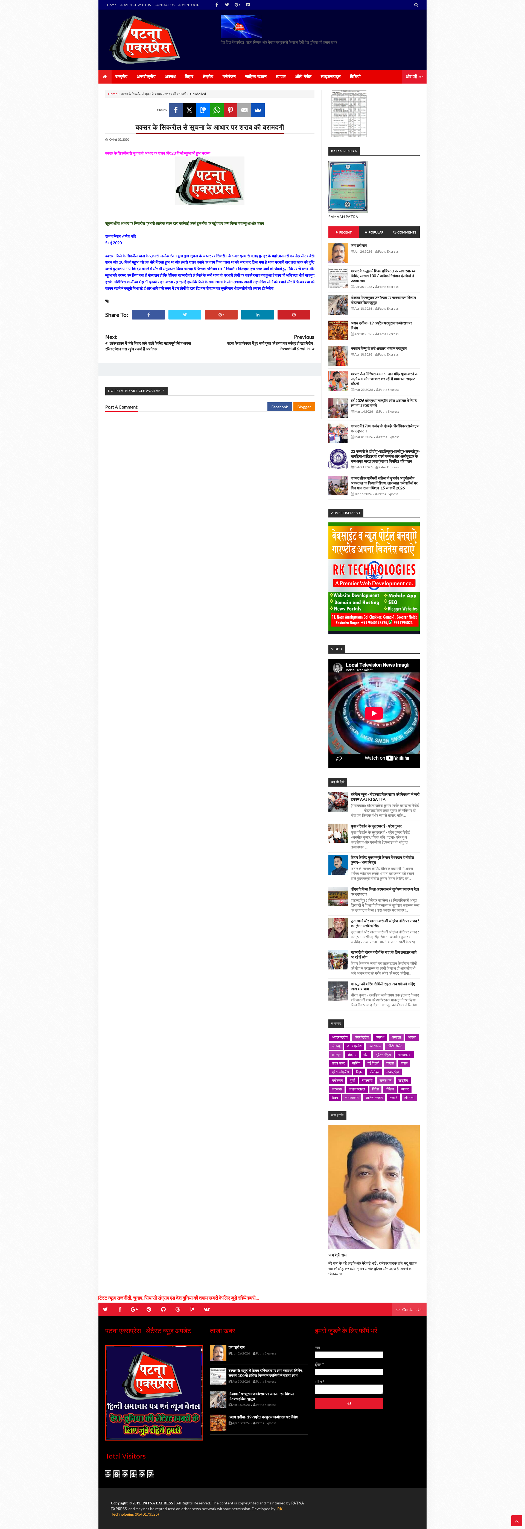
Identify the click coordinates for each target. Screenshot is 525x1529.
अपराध (380, 1037)
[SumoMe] (258, 110)
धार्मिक (356, 1063)
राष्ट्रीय (403, 1080)
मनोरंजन (337, 1080)
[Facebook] (176, 110)
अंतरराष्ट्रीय (340, 1037)
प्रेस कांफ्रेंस (340, 1072)
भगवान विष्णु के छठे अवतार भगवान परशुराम (379, 348)
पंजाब (404, 1063)
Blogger (304, 406)
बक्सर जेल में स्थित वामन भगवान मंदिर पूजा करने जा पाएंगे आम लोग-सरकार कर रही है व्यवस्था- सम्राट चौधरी (384, 378)
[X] (189, 110)
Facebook (280, 406)
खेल (366, 1054)
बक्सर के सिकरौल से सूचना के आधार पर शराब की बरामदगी (210, 127)
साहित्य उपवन (374, 1097)
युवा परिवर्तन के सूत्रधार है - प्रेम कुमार (376, 826)
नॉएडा (390, 1063)
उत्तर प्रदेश (354, 1046)
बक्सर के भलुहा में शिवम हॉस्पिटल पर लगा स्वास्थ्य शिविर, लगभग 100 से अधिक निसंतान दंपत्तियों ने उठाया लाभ (383, 275)
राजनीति (367, 1080)
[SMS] (203, 110)
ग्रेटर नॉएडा (383, 1054)
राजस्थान (385, 1080)
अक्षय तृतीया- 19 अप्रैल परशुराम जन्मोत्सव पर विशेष (263, 1417)
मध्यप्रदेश (392, 1072)
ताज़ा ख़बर (338, 1063)
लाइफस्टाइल (357, 1089)
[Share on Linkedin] (257, 314)
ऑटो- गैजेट (395, 1046)
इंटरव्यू (336, 1046)
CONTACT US (164, 5)
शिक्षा (335, 1097)
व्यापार (405, 1089)
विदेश (375, 1089)
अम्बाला (396, 1037)
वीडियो (390, 1089)
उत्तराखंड (375, 1046)
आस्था (412, 1037)
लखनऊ (337, 1089)
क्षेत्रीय (352, 1054)
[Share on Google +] (221, 314)
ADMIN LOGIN (189, 5)
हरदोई (393, 1097)
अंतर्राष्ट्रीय (362, 1037)
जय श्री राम (359, 245)
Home (111, 5)
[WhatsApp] (217, 110)
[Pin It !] (294, 314)
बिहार (359, 1072)
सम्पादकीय (351, 1097)
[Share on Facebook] (148, 314)
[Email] (244, 110)
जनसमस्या (404, 1054)
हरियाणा (409, 1097)
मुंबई (352, 1080)
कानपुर (336, 1054)
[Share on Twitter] (184, 314)
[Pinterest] (230, 110)
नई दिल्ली (373, 1063)
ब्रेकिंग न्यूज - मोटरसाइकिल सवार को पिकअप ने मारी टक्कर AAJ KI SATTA (385, 797)
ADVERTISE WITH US (135, 5)
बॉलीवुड (374, 1072)
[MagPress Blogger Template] (146, 39)
